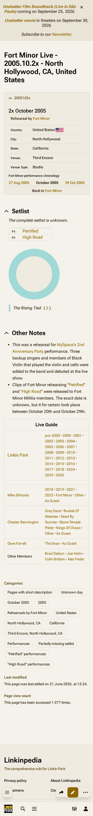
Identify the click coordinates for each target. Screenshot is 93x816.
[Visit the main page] (8, 809)
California (57, 623)
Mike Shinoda (18, 495)
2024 (71, 469)
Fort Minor (41, 118)
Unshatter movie (20, 20)
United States (66, 613)
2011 (49, 458)
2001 (77, 435)
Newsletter (61, 34)
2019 (60, 489)
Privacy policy (15, 780)
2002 (49, 441)
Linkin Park (17, 455)
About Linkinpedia (66, 780)
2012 (60, 458)
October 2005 (18, 602)
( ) (47, 307)
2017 (49, 469)
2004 (71, 441)
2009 (60, 452)
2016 (71, 464)
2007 (71, 447)
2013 (71, 458)
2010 (71, 452)
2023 (49, 495)
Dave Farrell (16, 543)
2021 (71, 489)
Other (79, 495)
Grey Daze (53, 511)
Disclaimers (14, 790)
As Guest (52, 501)
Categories (13, 583)
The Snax (52, 543)
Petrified (30, 231)
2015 (60, 464)
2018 (60, 469)
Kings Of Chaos (68, 528)
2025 (49, 475)
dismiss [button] (82, 7)
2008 (49, 452)
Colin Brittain (55, 559)
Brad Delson (54, 553)
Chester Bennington (23, 522)
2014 (49, 464)
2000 (67, 435)
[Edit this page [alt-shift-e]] (72, 792)
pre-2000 (52, 435)
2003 (60, 441)
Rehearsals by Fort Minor (27, 613)
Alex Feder (76, 559)
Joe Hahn (74, 553)
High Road (32, 237)
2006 (60, 447)
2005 (49, 447)
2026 (60, 475)
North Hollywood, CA (24, 623)
